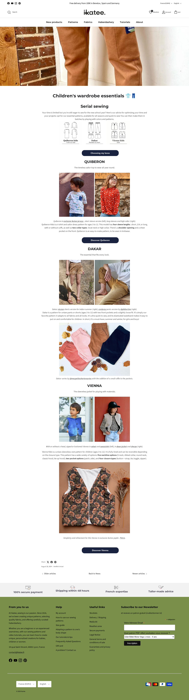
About (139, 22)
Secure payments (97, 630)
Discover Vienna (100, 550)
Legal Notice (94, 634)
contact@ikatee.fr (16, 652)
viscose (61, 309)
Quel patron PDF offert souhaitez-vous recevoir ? (147, 633)
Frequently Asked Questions (68, 641)
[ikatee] (94, 12)
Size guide (60, 625)
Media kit (93, 621)
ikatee (23, 691)
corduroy (102, 309)
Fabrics (88, 22)
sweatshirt (104, 446)
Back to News (94, 573)
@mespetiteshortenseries (81, 378)
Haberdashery (106, 22)
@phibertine (126, 309)
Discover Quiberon (100, 240)
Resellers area (95, 626)
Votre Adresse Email (134, 622)
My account (61, 613)
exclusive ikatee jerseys (73, 221)
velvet (93, 446)
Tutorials (125, 22)
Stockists (93, 613)
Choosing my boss (100, 153)
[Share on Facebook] (51, 562)
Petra (122, 538)
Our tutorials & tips (64, 637)
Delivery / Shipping (97, 617)
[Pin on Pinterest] (55, 562)
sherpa (134, 446)
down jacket (122, 446)
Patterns (73, 22)
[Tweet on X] (48, 562)
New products (54, 22)
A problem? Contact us (66, 650)
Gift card (59, 645)
